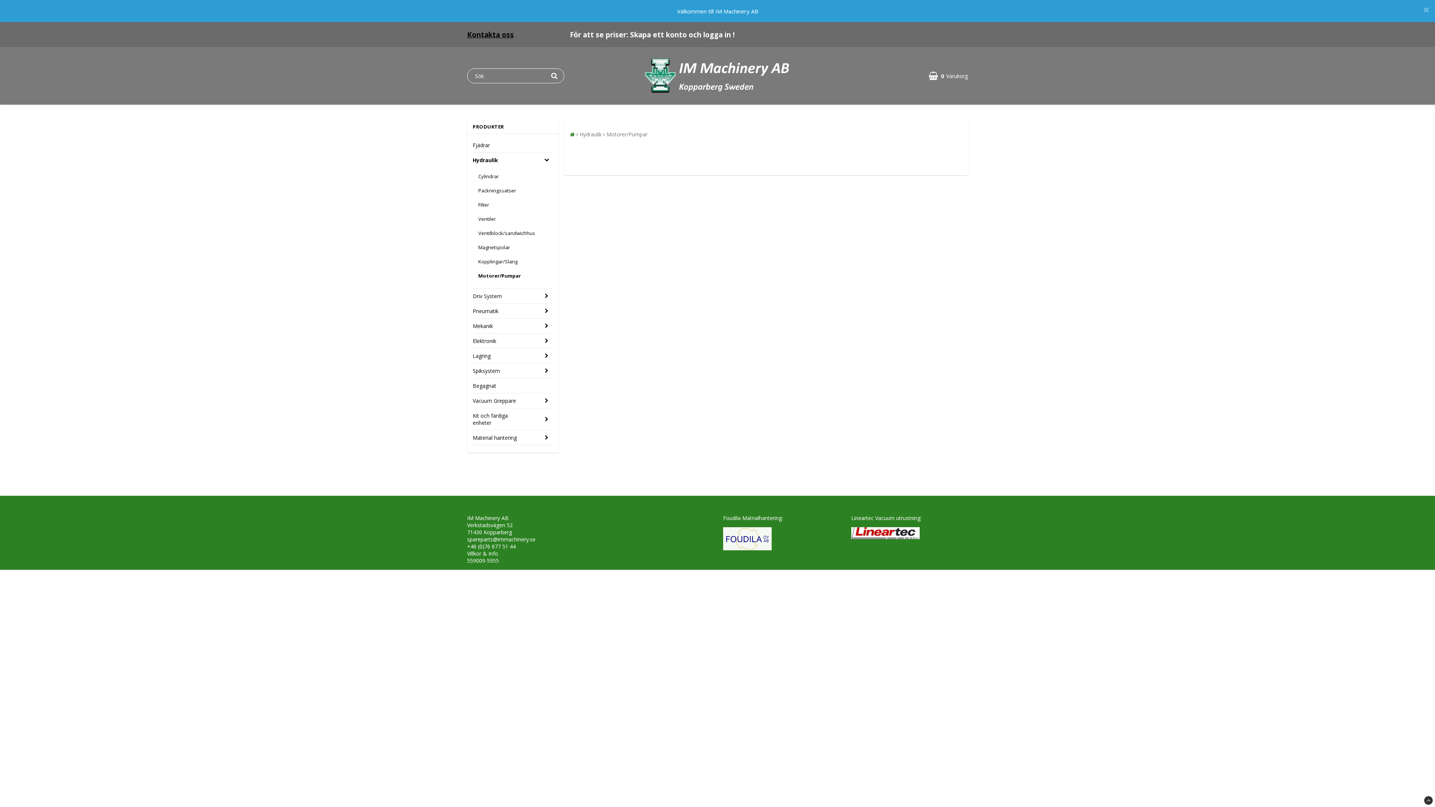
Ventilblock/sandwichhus (506, 233)
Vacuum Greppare (494, 400)
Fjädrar (481, 145)
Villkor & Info (482, 553)
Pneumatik (486, 311)
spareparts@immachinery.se (501, 539)
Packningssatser (497, 190)
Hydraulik (485, 160)
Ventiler (487, 219)
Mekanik (483, 326)
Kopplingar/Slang (498, 261)
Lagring (482, 355)
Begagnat (484, 385)
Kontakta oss (490, 34)
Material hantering (495, 437)
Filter (483, 204)
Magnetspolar (494, 247)
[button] (948, 76)
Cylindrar (488, 176)
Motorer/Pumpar (499, 275)
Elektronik (484, 340)
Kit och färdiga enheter (490, 419)
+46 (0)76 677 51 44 (491, 546)
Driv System (487, 296)
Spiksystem (486, 370)
